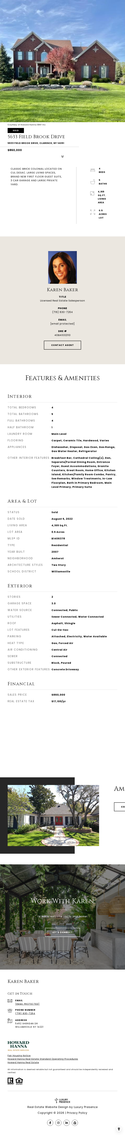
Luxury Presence (86, 1107)
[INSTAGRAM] (58, 1123)
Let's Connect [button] (62, 932)
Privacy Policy (77, 1113)
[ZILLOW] (75, 1123)
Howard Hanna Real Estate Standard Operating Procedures (43, 1058)
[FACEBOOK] (50, 1123)
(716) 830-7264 (62, 312)
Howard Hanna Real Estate (23, 1062)
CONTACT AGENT (62, 345)
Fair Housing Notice (19, 1055)
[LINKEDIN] (67, 1123)
